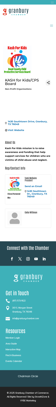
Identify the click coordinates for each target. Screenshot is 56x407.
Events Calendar (14, 361)
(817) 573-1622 (19, 300)
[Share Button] (48, 82)
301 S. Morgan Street (22, 307)
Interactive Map (13, 349)
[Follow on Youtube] (36, 259)
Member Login (13, 337)
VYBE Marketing (28, 400)
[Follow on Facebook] (11, 259)
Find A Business (13, 355)
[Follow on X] (20, 259)
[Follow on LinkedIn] (44, 259)
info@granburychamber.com (25, 318)
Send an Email (33, 186)
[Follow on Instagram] (28, 259)
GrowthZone (41, 396)
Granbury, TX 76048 (22, 311)
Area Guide (11, 343)
